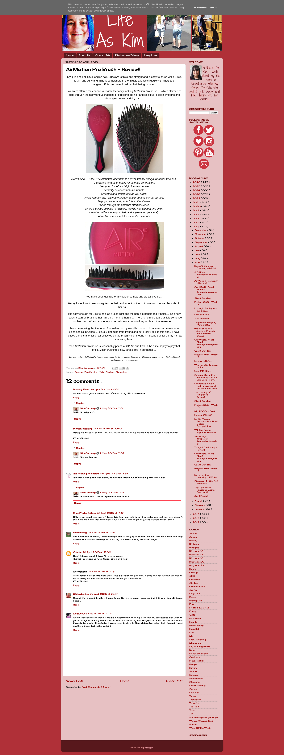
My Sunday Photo (199, 646)
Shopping (121, 372)
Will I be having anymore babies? (205, 431)
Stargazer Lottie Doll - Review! (206, 482)
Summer (194, 692)
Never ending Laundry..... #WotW (205, 476)
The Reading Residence (86, 473)
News (192, 650)
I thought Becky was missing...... (205, 309)
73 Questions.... (203, 318)
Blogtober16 (196, 551)
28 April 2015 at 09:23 (107, 429)
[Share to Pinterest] (127, 368)
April (198, 262)
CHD (192, 576)
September (201, 242)
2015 (196, 226)
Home (70, 55)
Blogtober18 (196, 558)
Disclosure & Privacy (127, 55)
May (198, 258)
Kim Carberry (88, 408)
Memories (195, 643)
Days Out (194, 593)
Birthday (194, 544)
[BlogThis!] (116, 368)
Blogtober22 (196, 565)
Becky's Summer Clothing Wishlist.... (206, 267)
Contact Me (102, 55)
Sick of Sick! (201, 314)
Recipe (193, 664)
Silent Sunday (197, 685)
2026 (197, 182)
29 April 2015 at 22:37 (104, 594)
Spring (193, 689)
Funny (192, 611)
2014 (196, 514)
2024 (197, 190)
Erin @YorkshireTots (84, 513)
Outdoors (194, 657)
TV (191, 714)
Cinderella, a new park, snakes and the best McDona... (206, 386)
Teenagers (195, 699)
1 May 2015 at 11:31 (112, 408)
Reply (76, 397)
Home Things (196, 625)
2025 (197, 186)
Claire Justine (81, 594)
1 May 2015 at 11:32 (112, 453)
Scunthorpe (196, 678)
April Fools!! (201, 496)
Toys (192, 710)
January (200, 509)
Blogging (194, 547)
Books (192, 569)
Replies (80, 403)
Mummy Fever (81, 389)
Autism (193, 533)
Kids (102, 372)
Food (192, 604)
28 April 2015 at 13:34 (114, 473)
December (201, 230)
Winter (193, 724)
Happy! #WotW (202, 415)
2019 (196, 210)
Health (193, 622)
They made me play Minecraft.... (205, 323)
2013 (196, 518)
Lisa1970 (79, 613)
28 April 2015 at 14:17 (110, 513)
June (198, 254)
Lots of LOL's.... (203, 361)
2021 (196, 202)
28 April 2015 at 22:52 (102, 571)
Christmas (195, 579)
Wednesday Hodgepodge (203, 717)
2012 (196, 522)
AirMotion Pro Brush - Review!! (206, 282)
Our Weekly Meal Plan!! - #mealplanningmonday (206, 291)
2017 (196, 218)
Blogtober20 (196, 562)
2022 (197, 198)
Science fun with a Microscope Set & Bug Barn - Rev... (205, 377)
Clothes (193, 583)
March (199, 501)
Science (194, 675)
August (199, 246)
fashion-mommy (82, 429)
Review (110, 372)
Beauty (79, 372)
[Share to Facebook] (123, 368)
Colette (77, 552)
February (200, 505)
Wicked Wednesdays (201, 721)
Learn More (199, 7)
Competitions (197, 586)
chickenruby (80, 532)
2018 (196, 214)
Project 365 (196, 661)
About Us (84, 55)
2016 (196, 222)
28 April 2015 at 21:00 (96, 552)
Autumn (193, 537)
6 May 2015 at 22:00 (99, 613)
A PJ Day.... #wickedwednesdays (205, 274)
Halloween (195, 618)
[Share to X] (120, 368)
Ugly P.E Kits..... (202, 371)
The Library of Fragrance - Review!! (202, 394)
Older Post (174, 681)
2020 (197, 206)
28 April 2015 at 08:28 (104, 389)
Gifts (192, 615)
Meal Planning (197, 639)
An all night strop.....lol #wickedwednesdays (205, 440)
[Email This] (113, 368)
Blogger (149, 747)
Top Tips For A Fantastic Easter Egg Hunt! (204, 489)
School (193, 671)
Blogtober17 (196, 555)
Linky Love (150, 55)
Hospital (194, 629)
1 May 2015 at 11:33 (112, 492)
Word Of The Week (199, 728)
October (200, 238)
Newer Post (74, 681)
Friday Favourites (199, 608)
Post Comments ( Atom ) (96, 687)
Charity (193, 572)
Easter (193, 597)
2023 (197, 194)
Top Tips (194, 707)
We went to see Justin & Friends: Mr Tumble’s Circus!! (204, 332)
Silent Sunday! (202, 298)
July (197, 250)
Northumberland (198, 653)
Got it (213, 7)
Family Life (91, 372)
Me (191, 636)
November (201, 234)
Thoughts (194, 703)
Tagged (193, 696)
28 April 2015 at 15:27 (101, 532)
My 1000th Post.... (205, 411)
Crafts (193, 590)
